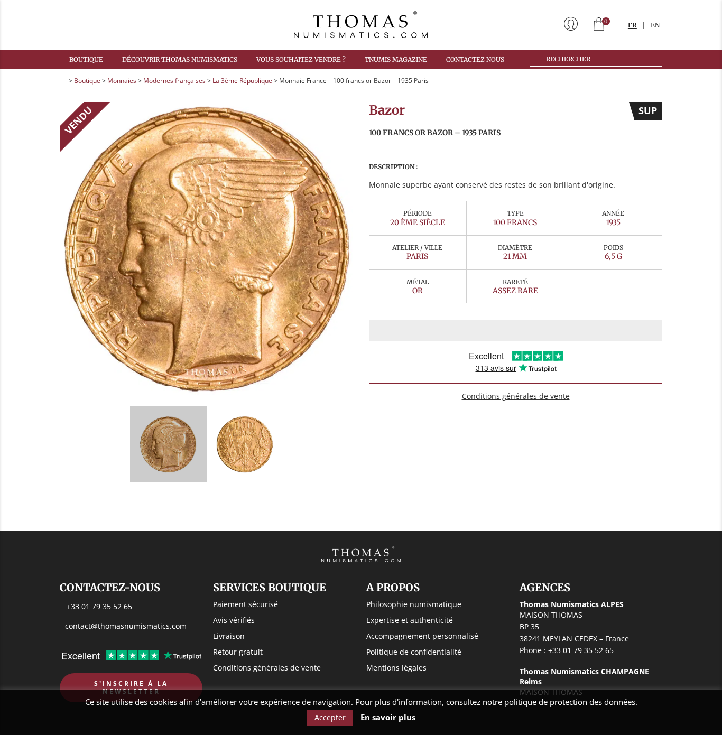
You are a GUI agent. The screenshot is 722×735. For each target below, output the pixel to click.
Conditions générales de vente (516, 396)
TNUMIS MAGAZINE (396, 59)
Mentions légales (396, 668)
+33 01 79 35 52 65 (99, 606)
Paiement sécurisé (245, 604)
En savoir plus (387, 717)
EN (655, 25)
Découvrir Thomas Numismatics (179, 59)
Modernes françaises (174, 80)
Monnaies (121, 80)
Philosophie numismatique (413, 604)
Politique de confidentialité (413, 652)
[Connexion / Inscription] (571, 25)
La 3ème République (242, 80)
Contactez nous (475, 59)
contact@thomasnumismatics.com (126, 626)
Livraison (229, 636)
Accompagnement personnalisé (422, 636)
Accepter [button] (330, 717)
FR (632, 25)
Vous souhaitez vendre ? (301, 59)
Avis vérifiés (234, 620)
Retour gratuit (238, 652)
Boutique (86, 59)
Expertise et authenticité (409, 620)
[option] (206, 248)
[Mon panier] (599, 25)
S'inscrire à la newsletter (131, 687)
